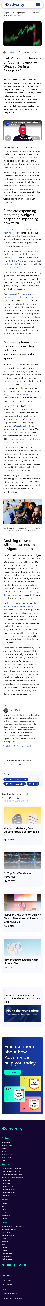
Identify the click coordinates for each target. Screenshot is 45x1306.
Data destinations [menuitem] (7, 1157)
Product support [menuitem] (7, 1259)
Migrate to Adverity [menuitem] (8, 1235)
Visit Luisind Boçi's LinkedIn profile (17, 746)
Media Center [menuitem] (6, 1215)
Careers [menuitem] (4, 1209)
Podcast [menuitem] (4, 1250)
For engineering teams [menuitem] (9, 1189)
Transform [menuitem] (5, 1148)
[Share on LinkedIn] (18, 798)
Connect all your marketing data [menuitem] (11, 1168)
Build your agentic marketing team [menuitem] (12, 1177)
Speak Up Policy (7, 1284)
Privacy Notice (6, 1280)
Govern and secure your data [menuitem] (11, 1171)
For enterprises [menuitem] (6, 1183)
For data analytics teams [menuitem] (9, 1192)
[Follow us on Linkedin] (3, 1265)
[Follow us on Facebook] (15, 1265)
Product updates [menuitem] (7, 1253)
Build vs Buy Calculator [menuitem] (9, 1229)
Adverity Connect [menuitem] (7, 1145)
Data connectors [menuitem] (7, 1154)
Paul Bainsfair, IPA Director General (19, 294)
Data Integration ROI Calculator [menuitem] (11, 1226)
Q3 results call (19, 426)
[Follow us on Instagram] (25, 1265)
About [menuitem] (4, 1206)
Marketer (33, 784)
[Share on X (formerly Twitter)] (10, 798)
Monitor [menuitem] (4, 1151)
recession (18, 365)
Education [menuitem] (5, 1247)
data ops (7, 595)
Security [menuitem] (4, 1203)
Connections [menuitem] (6, 1232)
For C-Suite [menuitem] (5, 1195)
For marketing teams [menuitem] (8, 1186)
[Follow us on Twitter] (20, 1265)
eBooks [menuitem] (4, 1238)
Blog (5, 13)
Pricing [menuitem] (4, 1160)
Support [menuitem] (4, 1218)
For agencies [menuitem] (6, 1180)
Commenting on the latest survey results (22, 648)
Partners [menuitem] (4, 1212)
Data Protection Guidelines (10, 1293)
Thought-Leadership (14, 784)
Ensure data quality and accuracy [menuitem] (12, 1174)
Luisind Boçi (12, 52)
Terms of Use (6, 1275)
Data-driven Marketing (15, 780)
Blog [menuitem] (3, 1244)
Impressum (5, 1289)
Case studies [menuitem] (5, 1241)
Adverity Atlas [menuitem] (6, 1142)
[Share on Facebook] (2, 798)
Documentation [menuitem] (6, 1256)
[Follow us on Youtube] (9, 1265)
